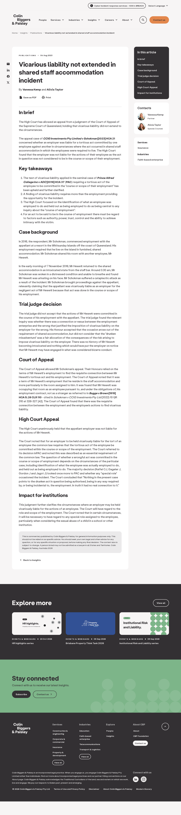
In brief (141, 58)
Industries (74, 19)
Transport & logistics (89, 749)
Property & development (59, 754)
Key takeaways (145, 64)
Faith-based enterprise (150, 159)
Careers (109, 19)
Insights (92, 19)
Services (56, 19)
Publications (36, 32)
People (109, 730)
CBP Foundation (141, 736)
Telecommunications (89, 744)
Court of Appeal (146, 81)
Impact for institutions (149, 92)
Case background (147, 70)
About (125, 19)
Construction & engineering (60, 732)
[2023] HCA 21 (79, 138)
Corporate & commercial (59, 740)
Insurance (143, 147)
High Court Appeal (147, 87)
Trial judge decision (148, 75)
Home (15, 32)
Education (84, 730)
